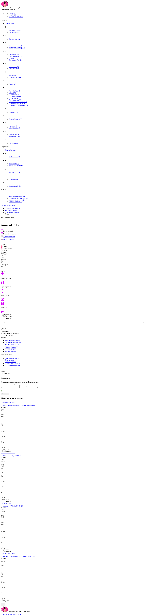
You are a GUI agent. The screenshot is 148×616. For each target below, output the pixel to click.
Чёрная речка (14, 134)
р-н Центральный (11, 210)
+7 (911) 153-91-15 (15, 456)
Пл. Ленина (14, 98)
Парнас (12, 93)
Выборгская (14, 32)
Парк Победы (14, 91)
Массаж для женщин (12, 346)
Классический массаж (17, 196)
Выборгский (14, 157)
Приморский (14, 179)
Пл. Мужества (15, 100)
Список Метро (10, 23)
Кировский (14, 164)
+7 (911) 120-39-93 (28, 405)
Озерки (12, 84)
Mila (4, 456)
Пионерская (14, 94)
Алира (5, 506)
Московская (14, 68)
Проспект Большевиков (18, 102)
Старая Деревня (15, 119)
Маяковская (14, 67)
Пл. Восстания (15, 96)
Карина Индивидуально (11, 556)
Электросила (14, 143)
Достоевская (14, 39)
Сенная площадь (9, 239)
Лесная (12, 58)
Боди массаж (9, 360)
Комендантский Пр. (17, 48)
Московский (14, 172)
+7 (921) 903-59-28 (16, 506)
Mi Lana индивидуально (11, 405)
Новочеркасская (15, 77)
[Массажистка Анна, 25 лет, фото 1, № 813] (74, 321)
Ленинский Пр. (15, 56)
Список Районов (10, 150)
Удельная (13, 126)
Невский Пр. (14, 75)
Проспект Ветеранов (17, 103)
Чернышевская (15, 136)
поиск (8, 205)
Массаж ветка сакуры (12, 363)
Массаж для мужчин (17, 200)
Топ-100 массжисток (16, 17)
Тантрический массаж (12, 365)
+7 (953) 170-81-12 (28, 556)
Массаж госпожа (10, 349)
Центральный (15, 186)
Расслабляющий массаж (18, 198)
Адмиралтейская (9, 237)
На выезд (13, 13)
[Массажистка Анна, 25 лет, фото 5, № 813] (34, 321)
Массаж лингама (16, 202)
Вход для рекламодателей (12, 614)
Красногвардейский (17, 165)
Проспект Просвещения (18, 105)
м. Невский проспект (12, 212)
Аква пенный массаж (12, 358)
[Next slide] (143, 321)
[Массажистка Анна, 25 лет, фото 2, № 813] (114, 321)
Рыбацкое (13, 112)
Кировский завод (16, 46)
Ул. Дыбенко (14, 128)
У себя (12, 15)
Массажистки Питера (12, 208)
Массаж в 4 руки (10, 362)
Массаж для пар (10, 348)
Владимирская (15, 30)
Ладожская (14, 54)
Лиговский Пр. (15, 60)
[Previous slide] (4, 321)
